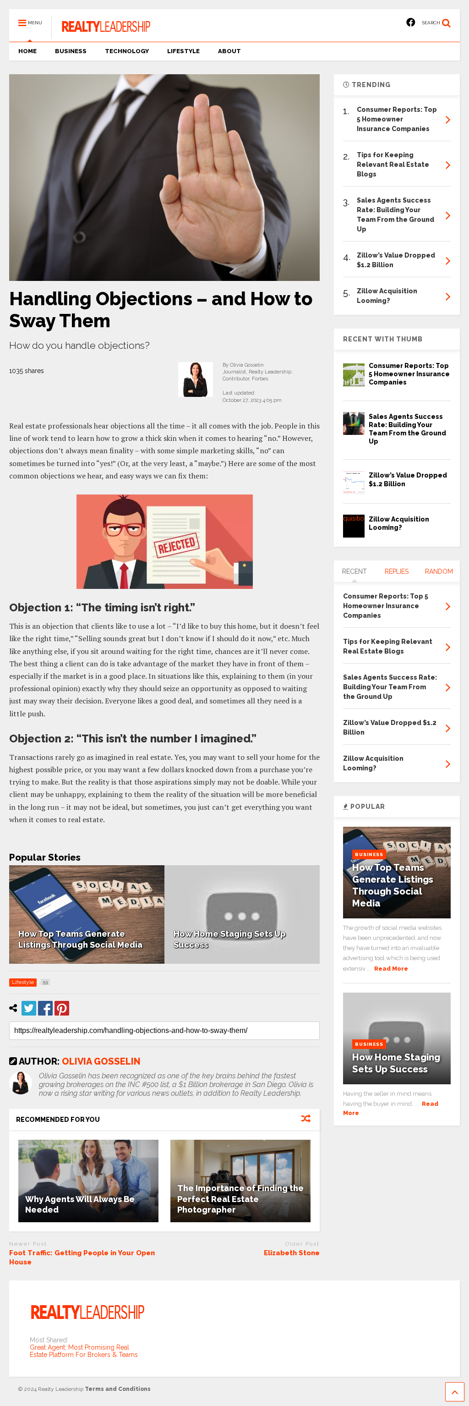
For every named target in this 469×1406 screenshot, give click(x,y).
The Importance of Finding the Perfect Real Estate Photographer (240, 1198)
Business (369, 854)
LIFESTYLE (183, 51)
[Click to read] (88, 1181)
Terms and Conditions (118, 1389)
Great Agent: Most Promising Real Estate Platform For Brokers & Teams (84, 1351)
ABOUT (229, 51)
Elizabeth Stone (292, 1253)
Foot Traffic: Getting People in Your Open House (82, 1257)
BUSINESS (71, 51)
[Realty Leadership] (100, 35)
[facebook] (410, 22)
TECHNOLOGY (127, 51)
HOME (27, 51)
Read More (391, 968)
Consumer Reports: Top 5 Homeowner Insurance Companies (409, 374)
